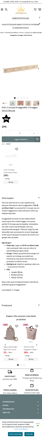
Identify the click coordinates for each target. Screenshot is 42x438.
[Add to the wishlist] (16, 149)
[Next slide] (38, 68)
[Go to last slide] (3, 103)
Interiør (21, 32)
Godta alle (29, 434)
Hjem (2, 32)
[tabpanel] (11, 344)
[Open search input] (6, 9)
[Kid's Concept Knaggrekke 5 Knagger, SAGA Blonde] (21, 68)
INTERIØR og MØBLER (11, 32)
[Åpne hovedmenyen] (2, 9)
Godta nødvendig (15, 434)
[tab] (15, 98)
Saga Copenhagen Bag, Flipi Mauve (10, 348)
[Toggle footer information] (38, 402)
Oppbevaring (29, 32)
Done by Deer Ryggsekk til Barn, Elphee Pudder (30, 348)
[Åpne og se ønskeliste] (35, 9)
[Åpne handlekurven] (39, 9)
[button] (37, 139)
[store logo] (21, 9)
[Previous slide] (3, 68)
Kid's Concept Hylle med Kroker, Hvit (10, 171)
